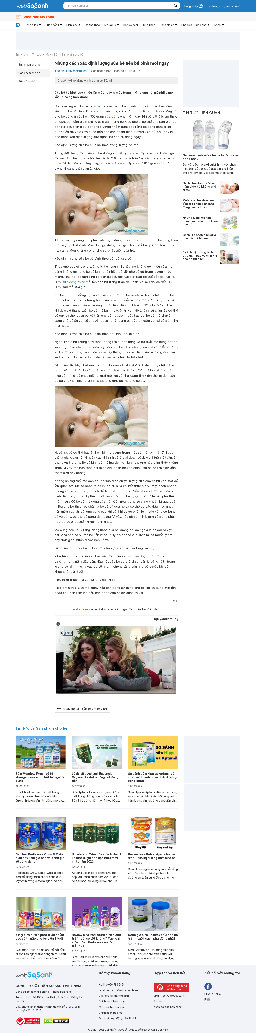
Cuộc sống (52, 24)
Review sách (131, 24)
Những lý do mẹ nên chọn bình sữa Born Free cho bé (200, 221)
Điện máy (71, 24)
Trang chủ (22, 54)
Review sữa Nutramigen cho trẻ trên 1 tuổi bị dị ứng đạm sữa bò (152, 856)
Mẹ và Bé (110, 24)
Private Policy (212, 993)
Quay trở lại (85, 708)
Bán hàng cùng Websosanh (223, 6)
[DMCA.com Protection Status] (56, 1021)
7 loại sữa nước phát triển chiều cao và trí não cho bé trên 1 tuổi (40, 936)
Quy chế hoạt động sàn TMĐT (117, 1018)
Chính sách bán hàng (112, 1001)
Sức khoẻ (149, 24)
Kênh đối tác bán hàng (168, 1006)
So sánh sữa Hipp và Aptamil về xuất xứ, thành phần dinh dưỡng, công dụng (152, 777)
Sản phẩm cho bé (72, 54)
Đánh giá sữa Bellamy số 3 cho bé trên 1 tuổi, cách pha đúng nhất (153, 936)
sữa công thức (73, 282)
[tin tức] (18, 25)
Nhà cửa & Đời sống (193, 24)
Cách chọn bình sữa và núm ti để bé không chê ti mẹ (199, 186)
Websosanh (81, 609)
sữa (97, 106)
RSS (207, 999)
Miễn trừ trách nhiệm (111, 1007)
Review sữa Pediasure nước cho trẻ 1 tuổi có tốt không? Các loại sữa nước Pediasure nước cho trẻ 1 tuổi (96, 940)
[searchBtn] (175, 5)
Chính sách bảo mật (111, 1012)
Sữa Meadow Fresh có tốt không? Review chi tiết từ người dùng (40, 777)
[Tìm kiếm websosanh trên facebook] (208, 986)
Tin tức (36, 54)
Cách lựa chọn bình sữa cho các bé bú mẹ (199, 236)
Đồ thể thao (92, 24)
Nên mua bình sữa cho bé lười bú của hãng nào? (211, 156)
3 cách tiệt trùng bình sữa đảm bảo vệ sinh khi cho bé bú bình (200, 255)
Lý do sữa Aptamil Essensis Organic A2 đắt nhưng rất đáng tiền (95, 777)
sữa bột (111, 116)
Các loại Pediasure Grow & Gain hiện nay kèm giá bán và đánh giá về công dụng (40, 857)
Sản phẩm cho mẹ (29, 64)
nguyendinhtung (166, 619)
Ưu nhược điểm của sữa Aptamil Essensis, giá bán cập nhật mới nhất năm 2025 (96, 857)
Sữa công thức (27, 81)
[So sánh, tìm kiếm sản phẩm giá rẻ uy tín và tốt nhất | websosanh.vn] (32, 6)
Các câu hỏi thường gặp (114, 995)
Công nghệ (31, 24)
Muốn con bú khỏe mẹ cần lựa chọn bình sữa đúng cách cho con (198, 204)
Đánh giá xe (167, 24)
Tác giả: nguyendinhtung (71, 70)
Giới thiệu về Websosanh (169, 995)
